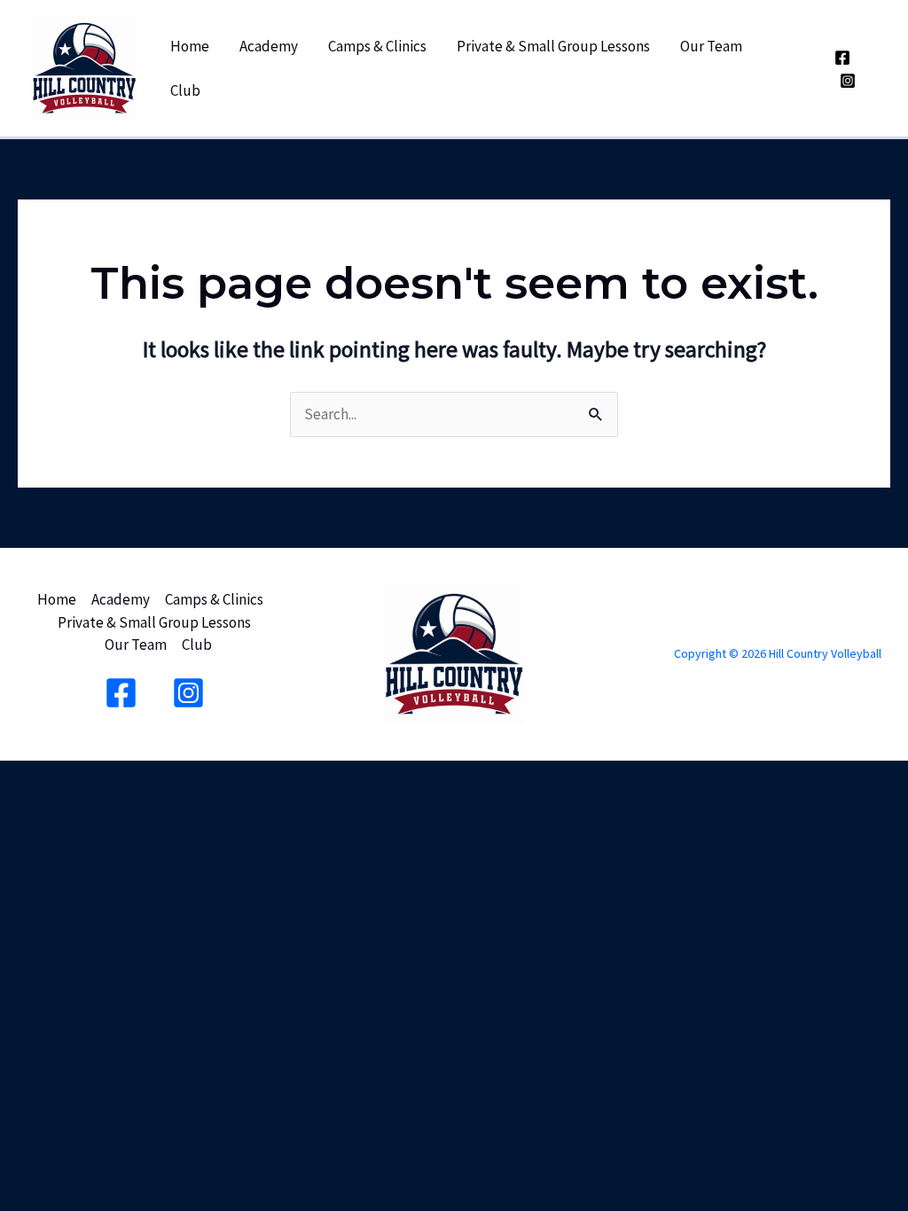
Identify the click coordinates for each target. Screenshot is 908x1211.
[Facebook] (842, 58)
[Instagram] (848, 81)
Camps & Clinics (377, 46)
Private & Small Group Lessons (553, 46)
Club (185, 90)
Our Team (711, 46)
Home (189, 46)
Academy (268, 46)
